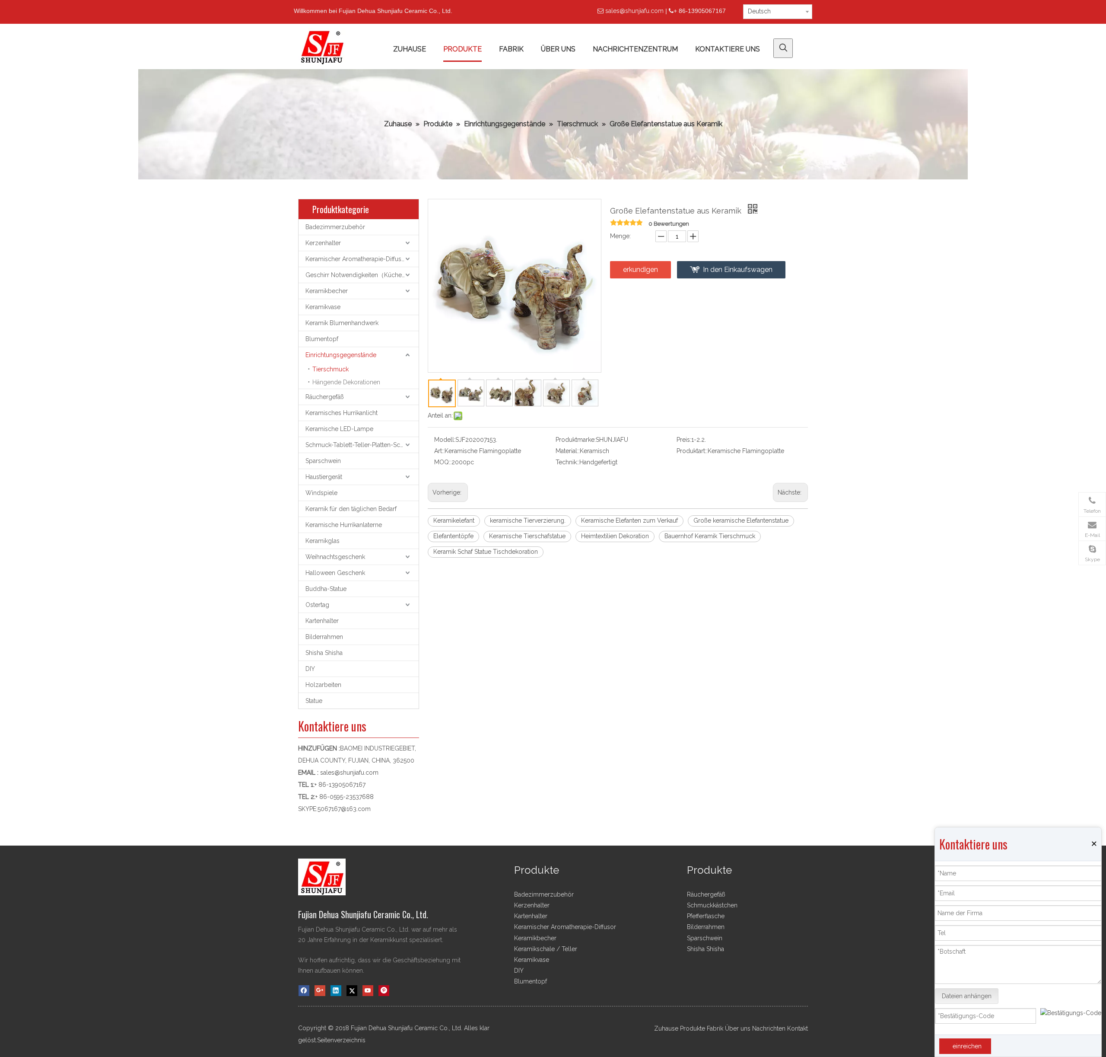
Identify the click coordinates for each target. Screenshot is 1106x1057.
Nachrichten (768, 1028)
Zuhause (666, 1028)
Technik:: (567, 462)
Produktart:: (692, 450)
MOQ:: (442, 462)
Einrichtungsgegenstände (340, 354)
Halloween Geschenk (335, 572)
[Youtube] (367, 990)
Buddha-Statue (325, 588)
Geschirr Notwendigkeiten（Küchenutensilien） (362, 274)
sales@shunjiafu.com (634, 10)
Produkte (692, 1028)
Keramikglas (322, 540)
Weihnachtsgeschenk (335, 556)
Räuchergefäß (324, 396)
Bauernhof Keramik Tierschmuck (709, 536)
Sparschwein (323, 460)
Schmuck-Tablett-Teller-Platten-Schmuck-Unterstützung (362, 444)
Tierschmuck (330, 369)
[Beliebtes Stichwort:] (783, 48)
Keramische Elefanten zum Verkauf (629, 520)
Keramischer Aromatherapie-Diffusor (356, 258)
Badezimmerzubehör (335, 227)
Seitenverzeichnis (341, 1040)
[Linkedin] (336, 990)
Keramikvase (322, 306)
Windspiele (321, 492)
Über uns (737, 1028)
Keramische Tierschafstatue (527, 536)
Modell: (444, 439)
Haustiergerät (323, 476)
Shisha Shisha (324, 652)
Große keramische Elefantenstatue (740, 520)
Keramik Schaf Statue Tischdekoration (485, 551)
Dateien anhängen (967, 996)
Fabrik (715, 1028)
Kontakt (797, 1028)
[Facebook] (304, 990)
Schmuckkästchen (712, 905)
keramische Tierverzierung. (528, 520)
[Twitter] (351, 990)
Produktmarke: (576, 439)
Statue (313, 700)
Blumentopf (321, 338)
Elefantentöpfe (453, 536)
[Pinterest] (383, 990)
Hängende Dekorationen (346, 382)
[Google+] (320, 990)
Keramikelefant (453, 520)
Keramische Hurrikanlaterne (343, 524)
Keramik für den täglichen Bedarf (351, 508)
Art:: (439, 450)
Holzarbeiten (323, 684)
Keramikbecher (326, 290)
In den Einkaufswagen (737, 269)
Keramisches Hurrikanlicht (341, 412)
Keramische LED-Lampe (339, 428)
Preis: (684, 439)
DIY (310, 668)
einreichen (967, 1046)
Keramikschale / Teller (545, 948)
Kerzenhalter (323, 243)
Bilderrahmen (324, 636)
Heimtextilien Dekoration (615, 536)
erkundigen (640, 269)
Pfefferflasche (706, 916)
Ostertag (317, 604)
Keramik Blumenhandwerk (341, 322)
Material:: (568, 450)
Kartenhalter (322, 620)
